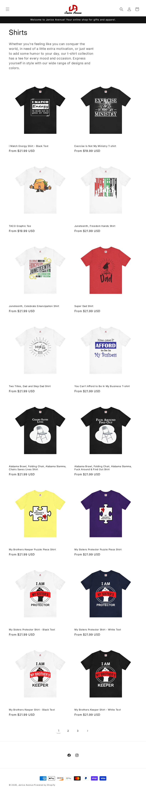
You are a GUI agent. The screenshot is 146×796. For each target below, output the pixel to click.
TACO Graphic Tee (20, 226)
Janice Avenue (25, 785)
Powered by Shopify (44, 785)
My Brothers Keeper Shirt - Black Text (32, 709)
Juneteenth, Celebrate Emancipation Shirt (34, 306)
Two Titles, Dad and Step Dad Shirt (30, 386)
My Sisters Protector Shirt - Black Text (32, 629)
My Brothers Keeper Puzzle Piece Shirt (32, 549)
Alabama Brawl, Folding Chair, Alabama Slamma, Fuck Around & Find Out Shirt (103, 468)
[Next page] (87, 731)
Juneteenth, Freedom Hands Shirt (94, 226)
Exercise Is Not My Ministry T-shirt (95, 146)
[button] (7, 9)
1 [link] (58, 730)
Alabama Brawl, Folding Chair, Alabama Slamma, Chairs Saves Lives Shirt (37, 468)
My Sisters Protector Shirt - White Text (97, 629)
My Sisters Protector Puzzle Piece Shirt (97, 549)
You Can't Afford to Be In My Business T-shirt (102, 386)
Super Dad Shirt (83, 306)
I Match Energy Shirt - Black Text (28, 146)
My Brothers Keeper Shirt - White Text (97, 709)
